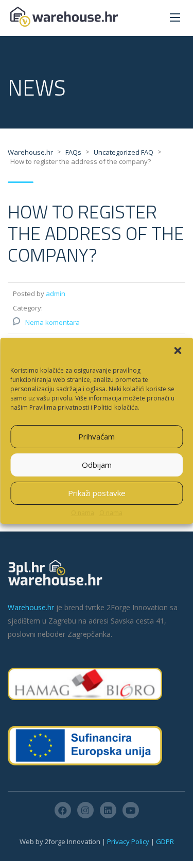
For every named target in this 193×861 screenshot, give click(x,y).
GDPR (165, 841)
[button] (177, 350)
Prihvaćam (96, 436)
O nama (82, 513)
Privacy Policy (128, 841)
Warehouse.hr (31, 607)
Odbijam (97, 465)
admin (55, 293)
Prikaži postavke (97, 493)
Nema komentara (52, 322)
